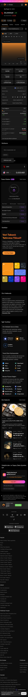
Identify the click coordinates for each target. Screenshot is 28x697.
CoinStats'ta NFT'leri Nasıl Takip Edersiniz (9, 691)
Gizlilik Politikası (23, 667)
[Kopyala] (22, 88)
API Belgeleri (3, 601)
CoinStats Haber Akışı (5, 605)
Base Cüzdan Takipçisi (5, 568)
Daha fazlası (23, 179)
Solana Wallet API (4, 650)
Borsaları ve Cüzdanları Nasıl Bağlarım (8, 680)
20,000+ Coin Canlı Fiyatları (6, 637)
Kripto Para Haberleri (5, 547)
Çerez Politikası (23, 669)
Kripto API (13, 481)
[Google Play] (19, 526)
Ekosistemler (3, 582)
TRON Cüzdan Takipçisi (5, 573)
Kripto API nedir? (8, 485)
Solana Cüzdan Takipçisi (5, 562)
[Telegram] (13, 97)
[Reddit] (18, 97)
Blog (1, 544)
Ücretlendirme (3, 590)
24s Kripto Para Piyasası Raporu (7, 631)
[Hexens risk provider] (14, 198)
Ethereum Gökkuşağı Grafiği (6, 624)
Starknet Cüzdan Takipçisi (6, 555)
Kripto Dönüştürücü (4, 620)
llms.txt (1, 646)
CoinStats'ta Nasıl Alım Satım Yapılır (8, 686)
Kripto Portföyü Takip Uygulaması (7, 540)
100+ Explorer (3, 639)
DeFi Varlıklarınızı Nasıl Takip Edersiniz (8, 682)
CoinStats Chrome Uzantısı (6, 663)
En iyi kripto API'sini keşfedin (15, 477)
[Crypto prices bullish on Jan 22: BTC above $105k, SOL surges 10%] (8, 455)
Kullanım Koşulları (23, 665)
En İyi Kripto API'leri (20, 485)
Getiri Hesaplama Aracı (5, 615)
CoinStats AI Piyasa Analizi (6, 549)
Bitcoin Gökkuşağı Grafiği (6, 622)
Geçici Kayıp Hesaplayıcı (5, 618)
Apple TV (2, 669)
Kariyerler (2, 594)
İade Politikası (23, 672)
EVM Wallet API (3, 652)
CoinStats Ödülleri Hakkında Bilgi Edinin (9, 688)
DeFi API (2, 655)
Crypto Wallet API (4, 648)
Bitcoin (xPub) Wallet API (5, 657)
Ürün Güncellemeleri (4, 588)
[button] (22, 88)
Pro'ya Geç (18, 505)
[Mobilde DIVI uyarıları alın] (14, 20)
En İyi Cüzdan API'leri (9, 488)
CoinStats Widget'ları (5, 628)
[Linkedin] (21, 515)
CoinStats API (3, 598)
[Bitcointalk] (25, 97)
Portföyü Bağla (9, 253)
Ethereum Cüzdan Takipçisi (6, 566)
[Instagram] (7, 515)
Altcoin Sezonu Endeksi (5, 635)
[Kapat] (26, 1)
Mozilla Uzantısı (3, 667)
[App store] (9, 526)
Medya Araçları (3, 592)
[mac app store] (14, 530)
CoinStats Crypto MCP (5, 644)
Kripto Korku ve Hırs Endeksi (6, 626)
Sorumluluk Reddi (24, 663)
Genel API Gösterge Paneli (6, 603)
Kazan (1, 542)
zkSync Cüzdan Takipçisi (6, 558)
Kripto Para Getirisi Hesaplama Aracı (8, 613)
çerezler (3, 694)
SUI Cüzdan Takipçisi (5, 577)
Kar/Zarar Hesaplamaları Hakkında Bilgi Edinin (10, 684)
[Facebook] (20, 97)
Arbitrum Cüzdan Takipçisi (6, 560)
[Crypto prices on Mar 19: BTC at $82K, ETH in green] (14, 410)
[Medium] (22, 97)
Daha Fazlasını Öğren (14, 196)
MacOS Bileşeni (3, 665)
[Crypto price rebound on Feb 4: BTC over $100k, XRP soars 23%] (8, 445)
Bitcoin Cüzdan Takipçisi (5, 575)
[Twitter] (15, 97)
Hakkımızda (3, 607)
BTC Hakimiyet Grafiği (5, 633)
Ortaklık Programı (4, 551)
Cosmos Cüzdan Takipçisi (6, 564)
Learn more (20, 1)
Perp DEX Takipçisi (4, 579)
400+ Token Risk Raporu (6, 642)
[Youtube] (24, 515)
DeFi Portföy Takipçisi (5, 553)
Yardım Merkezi (3, 678)
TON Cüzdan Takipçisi (5, 571)
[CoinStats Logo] (8, 5)
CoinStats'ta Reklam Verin (6, 596)
